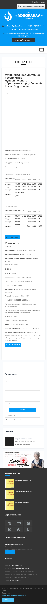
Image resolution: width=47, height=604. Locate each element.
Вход (33, 2)
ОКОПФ (7, 273)
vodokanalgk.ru (14, 167)
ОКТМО (7, 265)
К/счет (7, 324)
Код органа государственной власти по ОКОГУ (21, 258)
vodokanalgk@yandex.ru (14, 26)
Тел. (6, 565)
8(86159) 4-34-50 (19, 159)
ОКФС (7, 269)
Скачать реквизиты (13, 344)
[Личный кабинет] (23, 40)
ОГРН (7, 285)
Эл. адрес (8, 163)
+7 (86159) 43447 (23, 568)
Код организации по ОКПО (14, 254)
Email (7, 577)
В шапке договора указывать (15, 332)
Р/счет (7, 320)
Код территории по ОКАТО (14, 250)
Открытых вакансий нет (23, 439)
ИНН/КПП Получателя (12, 328)
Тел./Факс (8, 159)
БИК (6, 316)
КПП (19, 300)
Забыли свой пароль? (13, 420)
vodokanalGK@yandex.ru (21, 163)
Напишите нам (12, 237)
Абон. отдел (10, 568)
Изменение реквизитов (23, 480)
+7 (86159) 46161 (23, 29)
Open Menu (41, 49)
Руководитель (10, 289)
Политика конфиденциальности (14, 544)
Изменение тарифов (22, 502)
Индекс (7, 150)
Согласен (7, 600)
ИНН (6, 300)
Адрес (7, 154)
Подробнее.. (10, 552)
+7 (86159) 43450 (34, 26)
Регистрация (40, 2)
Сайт (6, 167)
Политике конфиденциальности (14, 595)
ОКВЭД (7, 277)
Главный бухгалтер (12, 296)
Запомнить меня (15, 404)
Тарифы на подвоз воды (23, 491)
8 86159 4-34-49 (25, 296)
